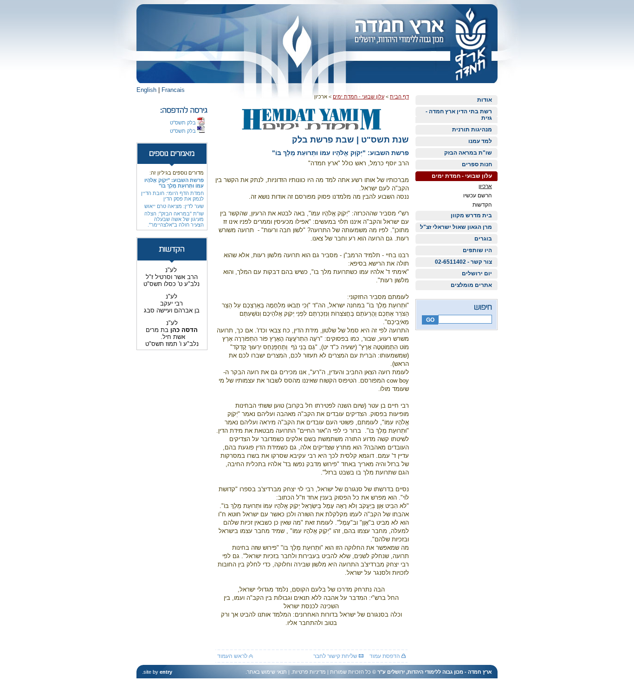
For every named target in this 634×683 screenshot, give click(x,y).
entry (166, 672)
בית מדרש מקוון (471, 215)
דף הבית (399, 96)
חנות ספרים (477, 164)
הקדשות (482, 205)
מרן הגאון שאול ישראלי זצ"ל (456, 227)
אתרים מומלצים (471, 285)
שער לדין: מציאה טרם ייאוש (174, 206)
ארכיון (485, 186)
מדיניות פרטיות (309, 672)
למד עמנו (480, 141)
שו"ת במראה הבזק (468, 153)
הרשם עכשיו (477, 195)
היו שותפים (477, 250)
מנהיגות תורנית (472, 129)
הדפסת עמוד (385, 656)
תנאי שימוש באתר (267, 672)
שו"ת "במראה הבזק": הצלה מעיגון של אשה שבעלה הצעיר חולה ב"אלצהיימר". (174, 219)
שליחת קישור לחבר (336, 656)
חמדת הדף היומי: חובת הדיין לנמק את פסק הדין (172, 196)
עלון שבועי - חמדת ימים (462, 176)
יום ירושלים (477, 273)
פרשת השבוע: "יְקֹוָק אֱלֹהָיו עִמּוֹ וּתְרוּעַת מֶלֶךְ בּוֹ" (174, 183)
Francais (173, 89)
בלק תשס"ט (183, 122)
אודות (484, 100)
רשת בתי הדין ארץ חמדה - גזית (459, 114)
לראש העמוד (233, 656)
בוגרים (483, 238)
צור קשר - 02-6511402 (463, 262)
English (146, 89)
